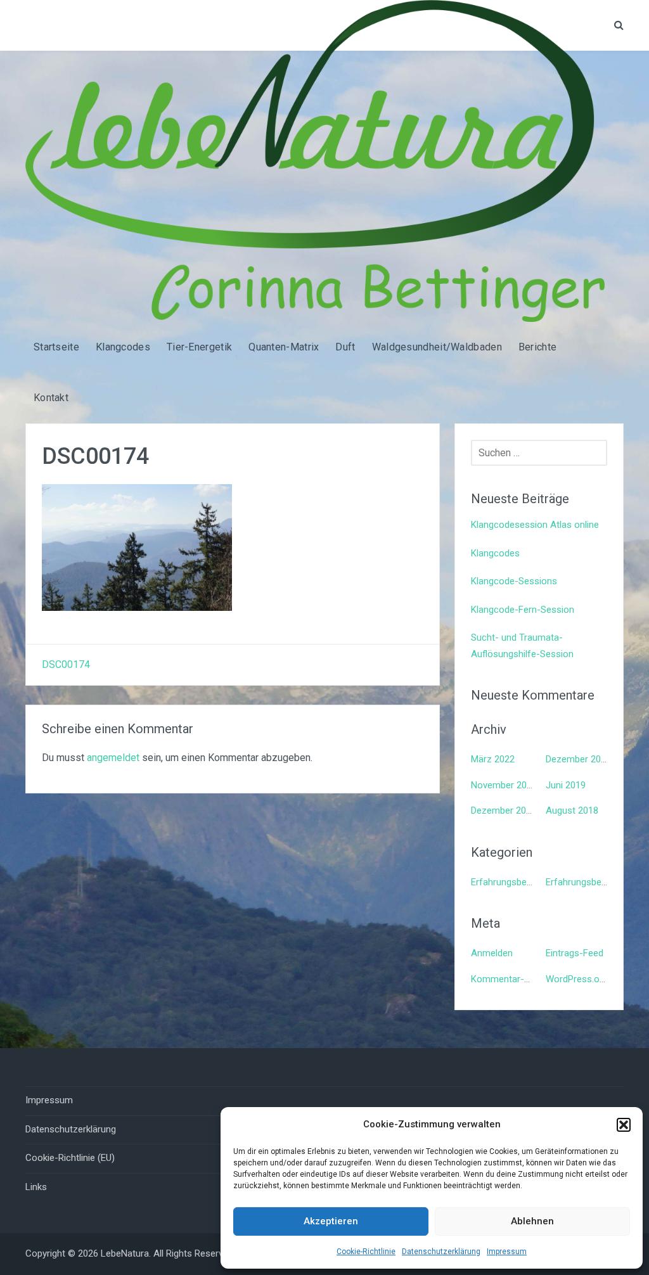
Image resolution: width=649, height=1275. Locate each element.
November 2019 (504, 785)
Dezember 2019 (578, 759)
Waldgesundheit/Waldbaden (437, 347)
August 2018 (572, 810)
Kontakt (51, 398)
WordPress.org (577, 979)
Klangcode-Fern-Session (522, 609)
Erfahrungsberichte (510, 882)
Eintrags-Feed (574, 953)
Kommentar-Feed (507, 979)
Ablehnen (532, 1221)
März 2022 (493, 759)
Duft (345, 347)
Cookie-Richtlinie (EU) (70, 1157)
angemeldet (113, 758)
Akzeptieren (331, 1221)
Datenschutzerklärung (441, 1251)
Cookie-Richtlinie (366, 1251)
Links (36, 1187)
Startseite (56, 347)
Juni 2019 (566, 785)
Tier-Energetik (199, 347)
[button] (623, 1124)
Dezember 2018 (503, 810)
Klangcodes (123, 347)
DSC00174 (66, 664)
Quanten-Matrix (283, 347)
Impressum (507, 1251)
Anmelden (492, 953)
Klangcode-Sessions (514, 581)
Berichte (537, 347)
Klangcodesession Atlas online (535, 524)
